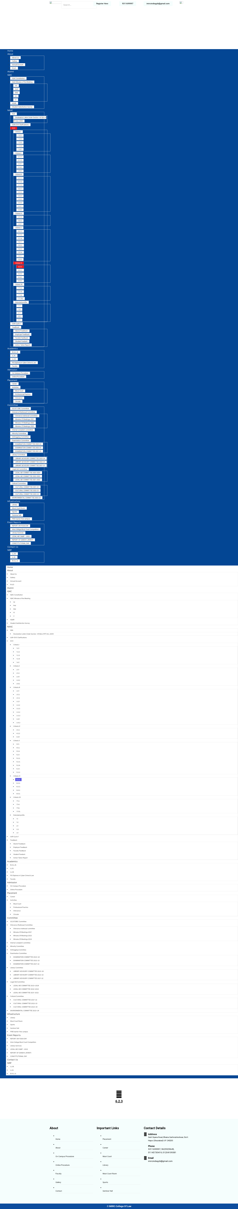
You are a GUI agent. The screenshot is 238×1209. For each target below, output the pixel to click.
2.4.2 (20, 167)
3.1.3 (20, 185)
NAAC (10, 110)
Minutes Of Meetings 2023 (24, 426)
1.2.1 (20, 135)
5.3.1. (20, 256)
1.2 (19, 309)
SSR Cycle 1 (16, 324)
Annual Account (17, 65)
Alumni (10, 71)
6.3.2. (20, 270)
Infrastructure (13, 501)
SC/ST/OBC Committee (20, 408)
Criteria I (18, 132)
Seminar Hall (16, 515)
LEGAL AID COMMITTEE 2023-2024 (27, 473)
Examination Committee (20, 440)
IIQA (13, 114)
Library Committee (18, 455)
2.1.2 (20, 160)
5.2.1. (20, 242)
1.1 (19, 306)
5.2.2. (20, 245)
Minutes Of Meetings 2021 (24, 419)
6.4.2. (20, 277)
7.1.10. (20, 298)
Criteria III (18, 174)
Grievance (18, 398)
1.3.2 (20, 139)
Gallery (14, 61)
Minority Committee (19, 433)
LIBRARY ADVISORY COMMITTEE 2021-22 (30, 465)
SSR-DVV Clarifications (20, 125)
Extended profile (21, 302)
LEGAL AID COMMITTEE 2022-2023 (27, 476)
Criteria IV (18, 213)
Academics (12, 348)
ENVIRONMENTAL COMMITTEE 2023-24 (26, 498)
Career (14, 384)
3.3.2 (20, 199)
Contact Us (12, 547)
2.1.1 (20, 157)
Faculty (14, 366)
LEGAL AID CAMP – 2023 (21, 536)
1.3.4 (20, 146)
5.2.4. (20, 252)
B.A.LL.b (15, 561)
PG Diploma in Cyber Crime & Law (24, 363)
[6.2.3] (119, 1094)
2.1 (19, 313)
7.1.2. (20, 288)
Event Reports (14, 522)
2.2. (19, 316)
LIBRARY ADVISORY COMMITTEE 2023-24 (30, 458)
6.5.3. (20, 281)
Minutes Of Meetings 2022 (24, 423)
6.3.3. (20, 274)
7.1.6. (20, 295)
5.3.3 (20, 259)
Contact (59, 1191)
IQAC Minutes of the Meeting (22, 82)
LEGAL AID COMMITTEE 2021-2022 (27, 480)
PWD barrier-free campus (21, 519)
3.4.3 (20, 210)
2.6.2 (20, 171)
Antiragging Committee (20, 437)
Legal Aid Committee (19, 469)
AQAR (14, 103)
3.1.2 (20, 182)
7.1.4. (20, 292)
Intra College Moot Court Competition (25, 529)
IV (16, 96)
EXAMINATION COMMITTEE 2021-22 (28, 451)
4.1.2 (20, 217)
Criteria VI (18, 263)
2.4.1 (20, 164)
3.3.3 (20, 203)
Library (14, 505)
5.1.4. (20, 238)
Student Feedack (21, 341)
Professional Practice (22, 394)
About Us (15, 58)
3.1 (19, 320)
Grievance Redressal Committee (23, 412)
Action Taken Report (22, 345)
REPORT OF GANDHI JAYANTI (22, 540)
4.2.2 (20, 221)
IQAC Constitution (18, 78)
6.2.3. (20, 267)
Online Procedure (18, 377)
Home (10, 50)
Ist (16, 85)
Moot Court (19, 391)
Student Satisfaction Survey (22, 107)
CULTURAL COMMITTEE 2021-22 (27, 487)
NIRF (9, 550)
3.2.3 (20, 196)
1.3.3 (20, 142)
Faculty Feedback (21, 338)
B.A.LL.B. (15, 352)
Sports (14, 512)
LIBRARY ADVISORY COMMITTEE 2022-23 (30, 462)
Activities (15, 387)
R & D (14, 68)
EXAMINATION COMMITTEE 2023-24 (28, 444)
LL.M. (14, 359)
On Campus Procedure (20, 373)
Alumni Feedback (21, 331)
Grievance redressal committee (26, 416)
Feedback (15, 327)
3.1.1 (20, 178)
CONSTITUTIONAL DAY (20, 543)
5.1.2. (20, 235)
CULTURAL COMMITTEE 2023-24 (27, 494)
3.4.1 (20, 206)
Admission (12, 369)
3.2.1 (20, 189)
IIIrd (16, 93)
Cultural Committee (19, 483)
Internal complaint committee (22, 430)
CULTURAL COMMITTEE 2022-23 (27, 490)
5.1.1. (20, 231)
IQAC (9, 75)
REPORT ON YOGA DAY (20, 526)
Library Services (18, 533)
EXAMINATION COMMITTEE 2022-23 (28, 448)
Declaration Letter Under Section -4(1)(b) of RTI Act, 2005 (33, 634)
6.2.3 (119, 1101)
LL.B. (14, 356)
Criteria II (18, 153)
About (10, 54)
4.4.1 (20, 224)
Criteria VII (18, 284)
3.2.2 (20, 192)
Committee (12, 405)
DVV (13, 128)
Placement (12, 380)
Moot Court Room (18, 508)
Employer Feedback (22, 334)
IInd (16, 89)
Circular (18, 401)
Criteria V (18, 228)
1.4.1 (20, 149)
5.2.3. (20, 249)
